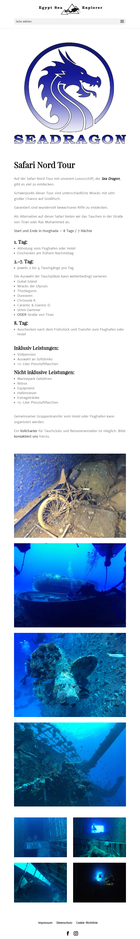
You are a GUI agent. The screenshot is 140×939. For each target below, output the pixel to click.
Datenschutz (64, 922)
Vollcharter (28, 431)
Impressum (45, 922)
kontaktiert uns (26, 436)
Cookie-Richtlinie (87, 922)
